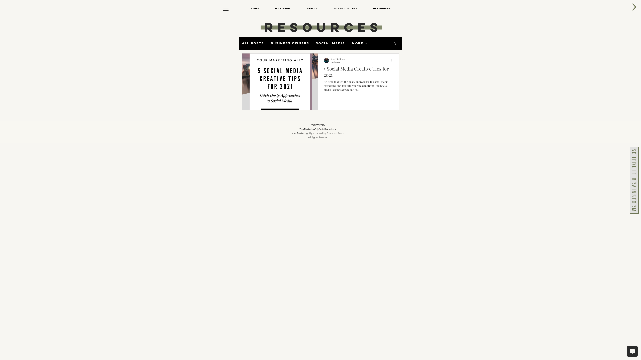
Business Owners (290, 43)
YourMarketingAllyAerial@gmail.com (318, 129)
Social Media (330, 43)
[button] (226, 9)
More (357, 43)
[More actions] (392, 60)
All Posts (253, 43)
